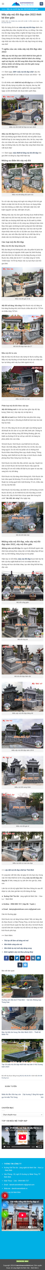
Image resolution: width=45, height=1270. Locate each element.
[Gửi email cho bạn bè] (22, 958)
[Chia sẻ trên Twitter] (17, 958)
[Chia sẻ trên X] (11, 958)
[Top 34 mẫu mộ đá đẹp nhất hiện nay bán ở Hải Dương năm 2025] (22, 1050)
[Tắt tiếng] (37, 1147)
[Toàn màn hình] (40, 1147)
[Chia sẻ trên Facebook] (6, 958)
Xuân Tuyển (28, 21)
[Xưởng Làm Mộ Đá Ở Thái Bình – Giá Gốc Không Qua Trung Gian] (22, 986)
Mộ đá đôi (7, 22)
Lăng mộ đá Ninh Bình (12, 1192)
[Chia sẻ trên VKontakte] (33, 958)
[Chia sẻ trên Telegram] (25, 964)
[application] (22, 1137)
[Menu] (3, 3)
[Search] (41, 4)
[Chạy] (4, 1147)
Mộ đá (22, 1076)
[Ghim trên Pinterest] (27, 958)
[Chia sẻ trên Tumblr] (19, 964)
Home (3, 9)
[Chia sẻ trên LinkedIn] (38, 958)
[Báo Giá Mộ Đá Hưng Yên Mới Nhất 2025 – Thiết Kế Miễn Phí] (22, 1018)
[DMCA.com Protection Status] (22, 1261)
